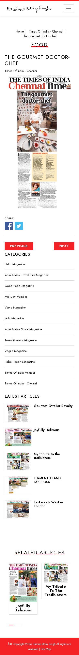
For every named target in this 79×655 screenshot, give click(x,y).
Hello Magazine (15, 264)
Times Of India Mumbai (20, 372)
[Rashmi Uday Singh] (29, 10)
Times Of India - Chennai (21, 71)
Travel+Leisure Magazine (21, 340)
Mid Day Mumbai (16, 296)
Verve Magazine (15, 307)
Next (64, 246)
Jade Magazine (14, 318)
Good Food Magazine (19, 286)
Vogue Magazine (16, 351)
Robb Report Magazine (20, 362)
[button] (11, 625)
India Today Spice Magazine (23, 329)
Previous (19, 246)
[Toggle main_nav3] (68, 8)
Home (20, 31)
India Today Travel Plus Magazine (27, 275)
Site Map (46, 649)
